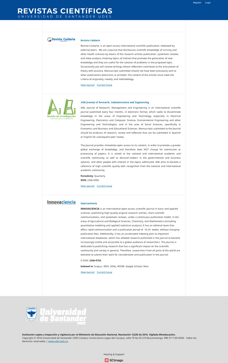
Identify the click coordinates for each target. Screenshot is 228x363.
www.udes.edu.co (58, 341)
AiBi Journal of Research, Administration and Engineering (115, 102)
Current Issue (104, 84)
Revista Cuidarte (90, 40)
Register (197, 2)
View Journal (87, 84)
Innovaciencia (89, 203)
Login (208, 2)
